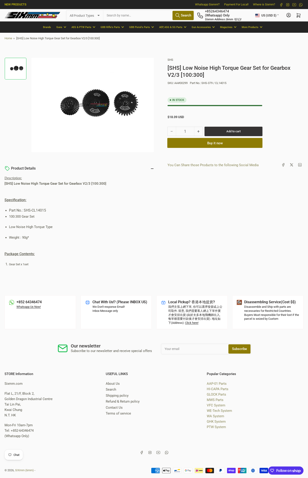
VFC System (216, 405)
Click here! (191, 322)
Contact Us (114, 408)
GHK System (216, 422)
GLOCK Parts (216, 394)
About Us (113, 384)
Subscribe (239, 349)
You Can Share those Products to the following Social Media (213, 165)
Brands (47, 27)
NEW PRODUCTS (15, 4)
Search (111, 389)
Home (8, 38)
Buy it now (215, 143)
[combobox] (148, 15)
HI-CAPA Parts (217, 389)
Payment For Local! (236, 4)
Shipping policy (117, 396)
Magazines (226, 27)
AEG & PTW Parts (81, 27)
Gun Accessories (201, 27)
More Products (250, 27)
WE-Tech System (219, 411)
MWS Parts (215, 400)
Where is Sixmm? (264, 4)
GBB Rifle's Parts (110, 27)
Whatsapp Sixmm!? (207, 4)
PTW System (216, 427)
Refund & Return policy (123, 401)
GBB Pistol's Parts (139, 27)
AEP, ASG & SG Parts (170, 27)
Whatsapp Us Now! (28, 306)
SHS (170, 59)
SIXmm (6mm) (24, 470)
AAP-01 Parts (217, 384)
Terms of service (118, 413)
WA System (215, 416)
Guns (59, 27)
